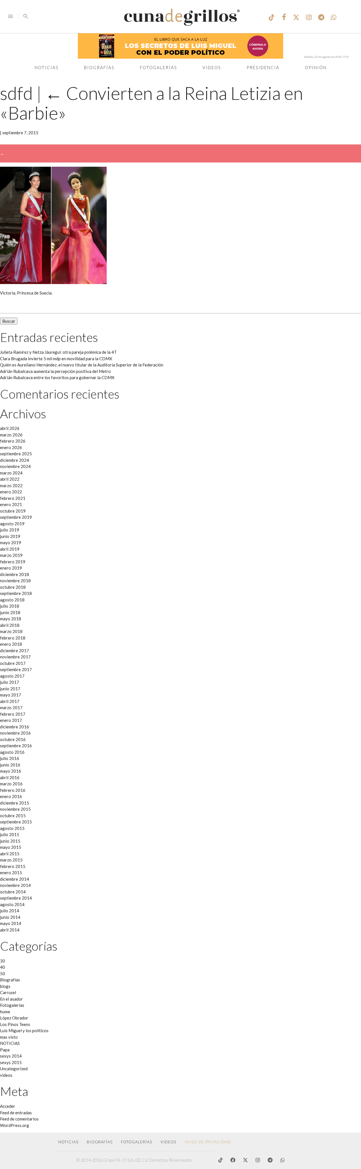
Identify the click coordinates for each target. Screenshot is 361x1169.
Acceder (7, 1106)
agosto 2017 (12, 675)
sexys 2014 (11, 1055)
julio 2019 (9, 529)
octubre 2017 (13, 663)
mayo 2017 (10, 694)
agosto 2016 (12, 752)
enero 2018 (11, 644)
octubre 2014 (13, 891)
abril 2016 (9, 777)
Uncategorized (14, 1068)
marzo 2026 (11, 434)
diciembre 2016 (14, 726)
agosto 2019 (12, 523)
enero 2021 (11, 504)
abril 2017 (9, 701)
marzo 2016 (11, 783)
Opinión (316, 67)
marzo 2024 (11, 472)
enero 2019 (11, 567)
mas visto (9, 1037)
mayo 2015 (10, 847)
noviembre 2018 (15, 580)
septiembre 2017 (16, 669)
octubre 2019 (13, 510)
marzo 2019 (11, 555)
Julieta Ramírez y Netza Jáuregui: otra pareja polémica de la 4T (58, 352)
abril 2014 (9, 929)
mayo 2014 (10, 923)
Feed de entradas (16, 1112)
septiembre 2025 (16, 453)
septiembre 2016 (16, 745)
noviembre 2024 (15, 466)
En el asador (11, 998)
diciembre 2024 (14, 460)
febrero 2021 (12, 498)
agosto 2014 (12, 904)
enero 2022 (11, 491)
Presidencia (262, 67)
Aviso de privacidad (208, 1142)
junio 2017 (10, 688)
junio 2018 (10, 612)
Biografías (99, 67)
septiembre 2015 (16, 821)
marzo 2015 (11, 859)
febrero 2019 (12, 561)
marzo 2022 (11, 485)
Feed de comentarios (19, 1118)
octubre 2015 (13, 815)
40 (2, 967)
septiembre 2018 (16, 593)
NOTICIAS (10, 1043)
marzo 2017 (11, 707)
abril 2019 (9, 548)
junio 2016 (10, 764)
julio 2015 (9, 834)
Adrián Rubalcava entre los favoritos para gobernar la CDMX (57, 377)
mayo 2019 (10, 542)
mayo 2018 (10, 618)
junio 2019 (10, 536)
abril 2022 (9, 479)
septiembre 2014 (16, 897)
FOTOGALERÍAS (136, 1142)
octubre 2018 (13, 587)
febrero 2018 (12, 637)
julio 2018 (9, 605)
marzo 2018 (11, 631)
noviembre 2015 (15, 809)
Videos (211, 67)
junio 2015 (10, 840)
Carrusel (8, 992)
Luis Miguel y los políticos (24, 1030)
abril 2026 (9, 428)
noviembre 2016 (15, 732)
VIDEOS (168, 1142)
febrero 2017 (12, 714)
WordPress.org (14, 1125)
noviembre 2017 (15, 656)
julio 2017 (9, 682)
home (5, 1011)
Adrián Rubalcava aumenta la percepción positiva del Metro (55, 371)
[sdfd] (53, 282)
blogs (5, 986)
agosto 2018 (12, 599)
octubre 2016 (13, 739)
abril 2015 (9, 853)
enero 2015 (11, 872)
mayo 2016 (10, 771)
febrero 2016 (12, 790)
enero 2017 (11, 720)
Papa (5, 1049)
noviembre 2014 (15, 885)
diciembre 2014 (14, 879)
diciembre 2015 (14, 802)
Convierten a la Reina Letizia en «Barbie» (151, 102)
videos (6, 1075)
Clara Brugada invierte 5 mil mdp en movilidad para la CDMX (56, 358)
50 (2, 973)
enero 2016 (11, 796)
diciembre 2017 (14, 650)
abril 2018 (9, 625)
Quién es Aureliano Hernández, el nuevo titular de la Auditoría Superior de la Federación (81, 364)
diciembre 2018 (14, 574)
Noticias (47, 67)
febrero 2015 (12, 866)
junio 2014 (10, 917)
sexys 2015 (11, 1062)
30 (2, 960)
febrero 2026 (12, 440)
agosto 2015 (12, 828)
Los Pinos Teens (15, 1024)
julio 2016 (9, 758)
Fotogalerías (158, 67)
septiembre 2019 (16, 517)
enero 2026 (11, 447)
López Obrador (14, 1017)
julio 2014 (9, 910)
